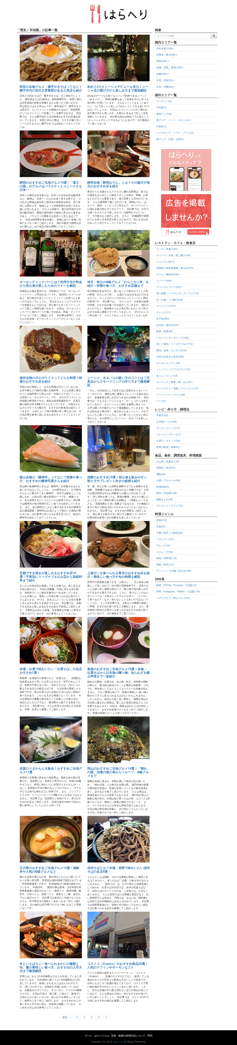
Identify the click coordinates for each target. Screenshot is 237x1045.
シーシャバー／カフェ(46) (170, 394)
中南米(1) (161, 126)
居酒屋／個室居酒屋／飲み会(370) (175, 268)
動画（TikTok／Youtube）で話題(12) (176, 585)
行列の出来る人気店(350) (170, 356)
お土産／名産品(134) (167, 461)
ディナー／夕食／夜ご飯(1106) (173, 255)
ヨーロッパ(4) (164, 101)
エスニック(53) (164, 551)
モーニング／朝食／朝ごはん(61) (174, 382)
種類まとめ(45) (164, 499)
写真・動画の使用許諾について (128, 1035)
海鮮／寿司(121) (165, 564)
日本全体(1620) (164, 48)
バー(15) (161, 401)
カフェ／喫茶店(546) (167, 274)
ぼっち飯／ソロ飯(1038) (169, 299)
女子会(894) (163, 318)
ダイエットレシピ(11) (168, 428)
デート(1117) (163, 312)
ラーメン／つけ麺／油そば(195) (173, 570)
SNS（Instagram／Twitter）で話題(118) (178, 591)
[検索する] (213, 36)
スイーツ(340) (164, 280)
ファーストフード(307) (169, 287)
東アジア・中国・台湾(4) (170, 139)
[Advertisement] (186, 626)
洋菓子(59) (162, 415)
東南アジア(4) (164, 113)
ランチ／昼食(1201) (167, 249)
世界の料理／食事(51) (168, 447)
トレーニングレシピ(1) (168, 434)
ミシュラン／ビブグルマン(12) (173, 369)
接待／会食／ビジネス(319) (171, 350)
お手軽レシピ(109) (166, 421)
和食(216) (161, 520)
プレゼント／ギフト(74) (169, 505)
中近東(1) (161, 107)
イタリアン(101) (165, 539)
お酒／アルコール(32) (168, 480)
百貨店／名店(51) (165, 467)
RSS (149, 1035)
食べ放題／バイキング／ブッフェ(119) (177, 293)
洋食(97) (161, 526)
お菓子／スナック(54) (168, 440)
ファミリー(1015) (166, 306)
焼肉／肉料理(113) (166, 558)
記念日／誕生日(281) (167, 325)
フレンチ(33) (163, 545)
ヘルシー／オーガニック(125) (172, 337)
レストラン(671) (165, 261)
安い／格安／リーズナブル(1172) (174, 344)
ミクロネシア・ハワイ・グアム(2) (174, 132)
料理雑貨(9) (162, 486)
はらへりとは (101, 1035)
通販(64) (161, 474)
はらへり (118, 1041)
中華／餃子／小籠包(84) (169, 532)
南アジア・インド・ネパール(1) (173, 120)
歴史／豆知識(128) (166, 493)
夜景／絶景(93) (164, 331)
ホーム (88, 1035)
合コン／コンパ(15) (167, 375)
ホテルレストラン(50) (168, 363)
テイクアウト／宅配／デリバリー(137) (177, 388)
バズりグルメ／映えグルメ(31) (173, 597)
